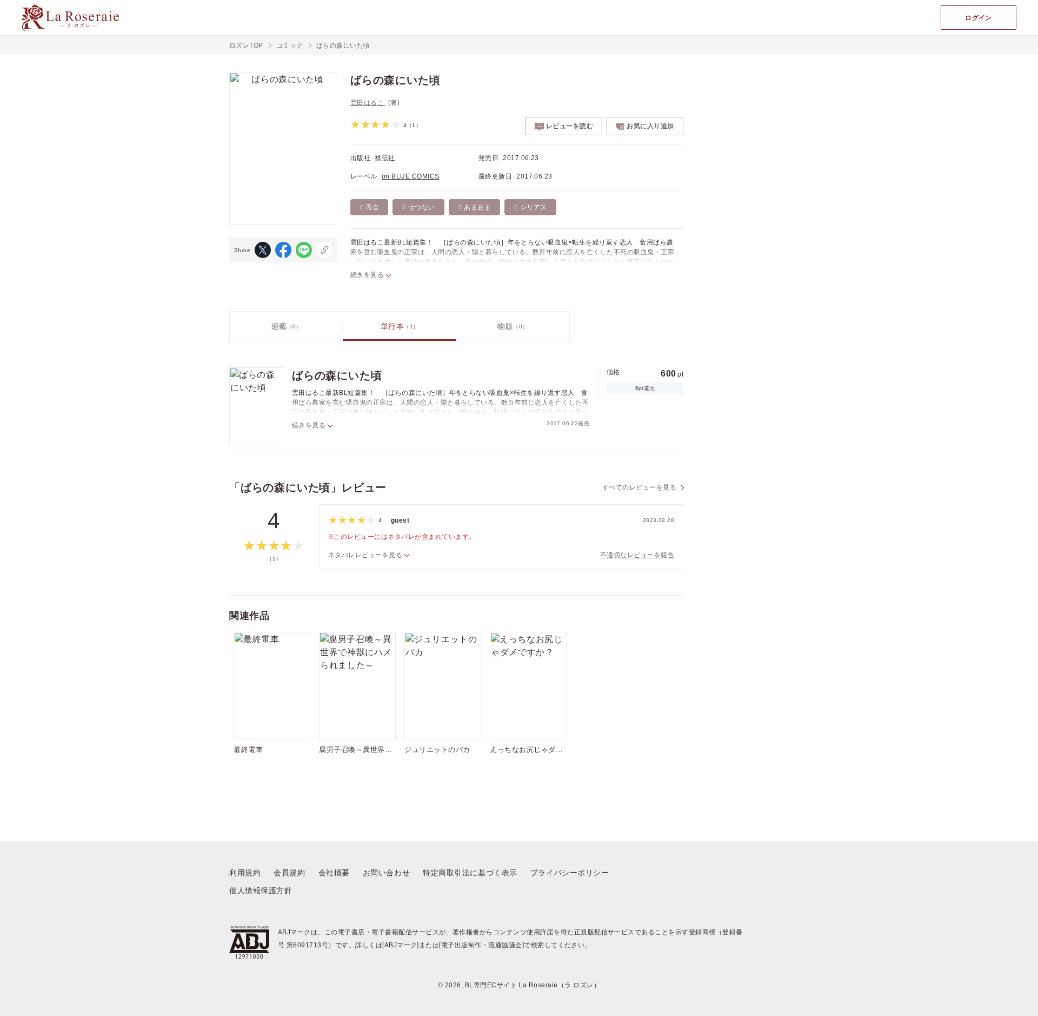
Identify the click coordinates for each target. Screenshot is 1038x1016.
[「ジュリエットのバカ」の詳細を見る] (442, 686)
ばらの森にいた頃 (337, 375)
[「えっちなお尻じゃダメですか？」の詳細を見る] (528, 686)
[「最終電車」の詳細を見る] (272, 686)
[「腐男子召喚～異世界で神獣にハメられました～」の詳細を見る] (357, 686)
